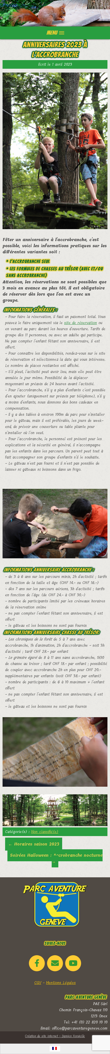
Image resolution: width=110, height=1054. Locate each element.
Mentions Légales (61, 983)
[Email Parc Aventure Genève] (55, 963)
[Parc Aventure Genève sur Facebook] (37, 963)
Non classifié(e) (44, 832)
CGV (37, 983)
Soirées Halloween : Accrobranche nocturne (56, 858)
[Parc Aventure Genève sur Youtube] (73, 963)
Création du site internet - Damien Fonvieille (55, 1036)
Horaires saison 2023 (33, 844)
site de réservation (80, 323)
